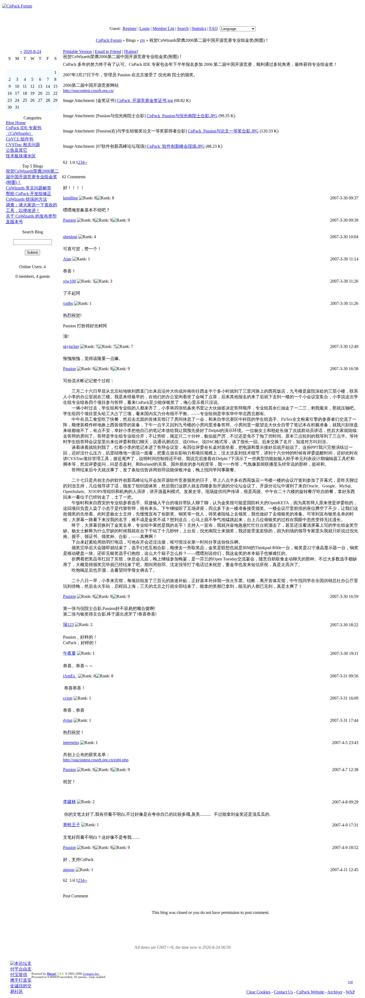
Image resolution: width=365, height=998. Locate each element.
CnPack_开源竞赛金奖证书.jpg (145, 100)
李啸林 (69, 801)
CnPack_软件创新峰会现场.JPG (176, 146)
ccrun (67, 698)
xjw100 (69, 281)
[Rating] (131, 51)
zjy (142, 40)
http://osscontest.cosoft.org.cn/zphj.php (96, 760)
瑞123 (68, 624)
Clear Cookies (258, 992)
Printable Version (77, 51)
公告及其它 (16, 150)
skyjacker (71, 346)
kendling (70, 198)
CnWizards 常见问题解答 (28, 188)
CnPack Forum (109, 40)
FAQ (213, 28)
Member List (163, 28)
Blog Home (16, 122)
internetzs (71, 742)
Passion (69, 220)
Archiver (334, 992)
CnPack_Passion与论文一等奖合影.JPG (223, 131)
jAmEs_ (70, 676)
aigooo (69, 869)
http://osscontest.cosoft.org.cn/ (88, 90)
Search (183, 28)
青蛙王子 (71, 824)
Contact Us (283, 992)
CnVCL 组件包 (19, 139)
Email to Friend (108, 51)
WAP (350, 992)
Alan (67, 259)
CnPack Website (310, 992)
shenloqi (70, 236)
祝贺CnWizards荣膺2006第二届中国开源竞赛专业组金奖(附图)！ (32, 177)
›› (85, 162)
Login (144, 28)
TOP (350, 982)
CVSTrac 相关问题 (23, 144)
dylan (67, 720)
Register (130, 28)
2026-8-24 (32, 51)
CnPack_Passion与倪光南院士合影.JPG (182, 115)
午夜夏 (69, 653)
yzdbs (68, 303)
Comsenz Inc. (91, 973)
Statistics (199, 28)
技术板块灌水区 (21, 156)
